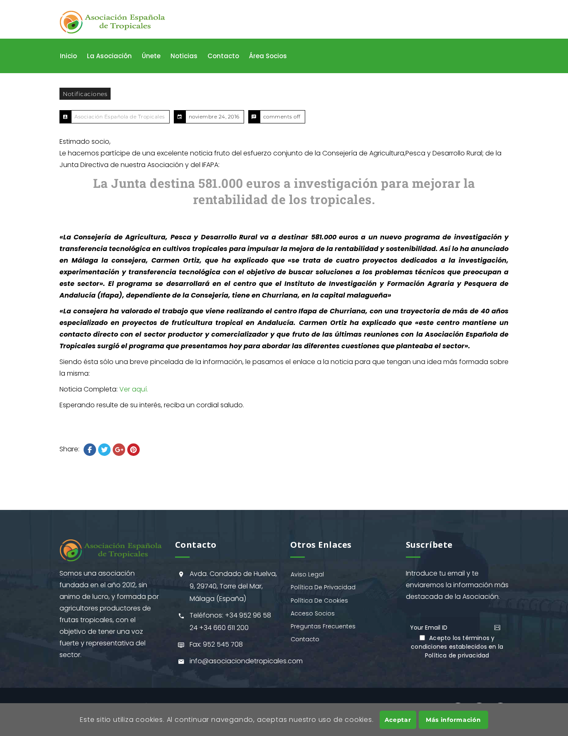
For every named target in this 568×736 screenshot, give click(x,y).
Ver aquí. (133, 389)
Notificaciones (85, 94)
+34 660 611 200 (224, 628)
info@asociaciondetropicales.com (246, 661)
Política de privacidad (457, 655)
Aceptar (398, 719)
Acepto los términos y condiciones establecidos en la (457, 647)
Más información (453, 719)
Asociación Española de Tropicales (119, 116)
